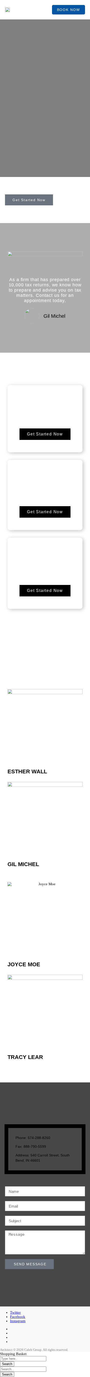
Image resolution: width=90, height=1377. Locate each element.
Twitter (15, 1312)
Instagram (18, 1321)
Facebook (17, 1317)
